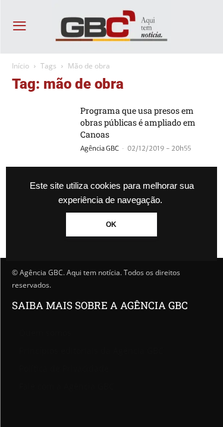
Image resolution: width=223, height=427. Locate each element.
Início (20, 66)
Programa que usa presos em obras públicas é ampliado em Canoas (138, 122)
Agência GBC (99, 148)
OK (111, 224)
